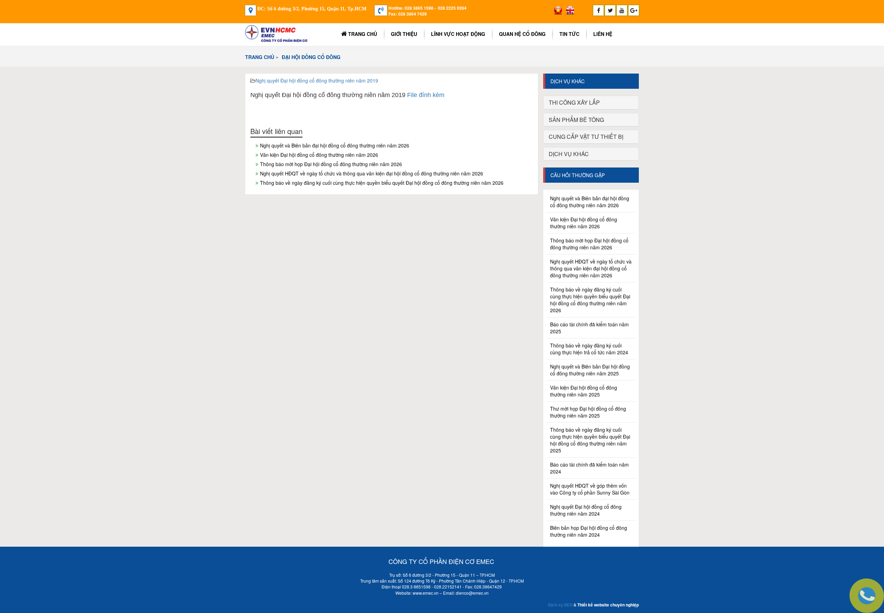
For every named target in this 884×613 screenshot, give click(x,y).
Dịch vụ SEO (560, 605)
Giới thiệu (404, 33)
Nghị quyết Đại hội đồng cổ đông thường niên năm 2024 (586, 510)
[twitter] (610, 10)
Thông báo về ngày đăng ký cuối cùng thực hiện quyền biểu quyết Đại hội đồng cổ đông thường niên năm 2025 (590, 440)
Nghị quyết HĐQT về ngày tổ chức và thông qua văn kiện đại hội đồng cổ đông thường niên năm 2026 (371, 173)
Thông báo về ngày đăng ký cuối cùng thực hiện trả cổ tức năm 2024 (589, 349)
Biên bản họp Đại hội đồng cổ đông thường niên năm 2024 (588, 531)
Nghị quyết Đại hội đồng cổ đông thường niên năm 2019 (317, 80)
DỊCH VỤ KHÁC (569, 154)
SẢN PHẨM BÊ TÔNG (576, 120)
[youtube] (622, 10)
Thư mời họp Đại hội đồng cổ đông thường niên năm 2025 (588, 412)
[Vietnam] (558, 10)
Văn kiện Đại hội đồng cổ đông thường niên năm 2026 (319, 154)
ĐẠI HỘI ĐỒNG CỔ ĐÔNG (311, 57)
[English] (570, 10)
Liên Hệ (602, 33)
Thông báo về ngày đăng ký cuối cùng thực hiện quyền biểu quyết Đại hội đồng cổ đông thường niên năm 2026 (381, 182)
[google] (633, 10)
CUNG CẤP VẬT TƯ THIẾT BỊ (586, 137)
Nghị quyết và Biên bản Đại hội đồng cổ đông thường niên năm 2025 (590, 370)
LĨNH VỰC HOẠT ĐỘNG (458, 33)
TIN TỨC (569, 33)
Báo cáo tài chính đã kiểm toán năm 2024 (589, 468)
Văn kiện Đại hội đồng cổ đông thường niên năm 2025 (583, 391)
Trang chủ (362, 33)
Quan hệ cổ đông (522, 33)
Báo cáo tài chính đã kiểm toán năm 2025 (589, 328)
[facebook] (598, 10)
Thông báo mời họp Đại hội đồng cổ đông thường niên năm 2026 (331, 164)
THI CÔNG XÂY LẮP (574, 102)
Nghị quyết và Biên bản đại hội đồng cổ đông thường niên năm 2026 (334, 145)
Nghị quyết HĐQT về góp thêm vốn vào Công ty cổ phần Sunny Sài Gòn (590, 489)
